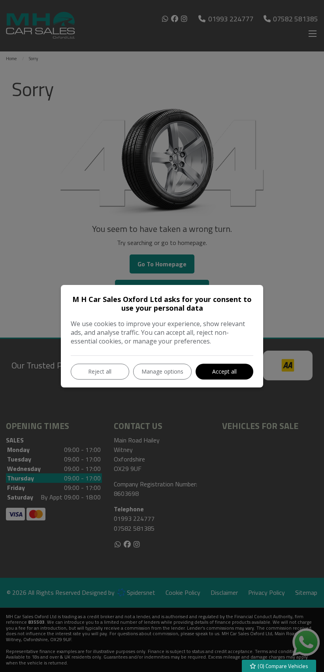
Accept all (224, 371)
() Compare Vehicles (282, 666)
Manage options (162, 371)
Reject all (99, 371)
